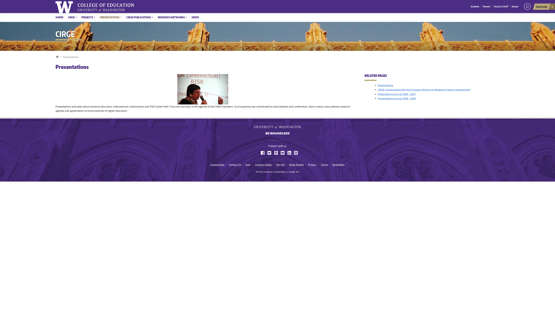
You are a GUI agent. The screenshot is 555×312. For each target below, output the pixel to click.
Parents (486, 6)
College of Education (125, 5)
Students (475, 6)
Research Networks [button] (171, 17)
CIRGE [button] (71, 17)
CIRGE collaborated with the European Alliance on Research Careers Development (424, 89)
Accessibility (217, 164)
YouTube (284, 152)
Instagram (277, 152)
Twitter (270, 152)
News (195, 17)
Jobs (248, 164)
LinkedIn (290, 152)
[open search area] (527, 6)
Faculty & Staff (501, 6)
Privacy (312, 164)
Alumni (515, 6)
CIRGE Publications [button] (138, 17)
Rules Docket (296, 164)
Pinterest (297, 152)
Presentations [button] (110, 17)
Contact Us (235, 164)
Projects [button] (87, 17)
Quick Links (541, 6)
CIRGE (57, 56)
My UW (280, 164)
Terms (324, 164)
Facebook (264, 152)
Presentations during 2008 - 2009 (397, 98)
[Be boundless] (277, 133)
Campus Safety (263, 164)
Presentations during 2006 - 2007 (397, 94)
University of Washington (65, 6)
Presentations (385, 85)
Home (59, 17)
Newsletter (338, 164)
